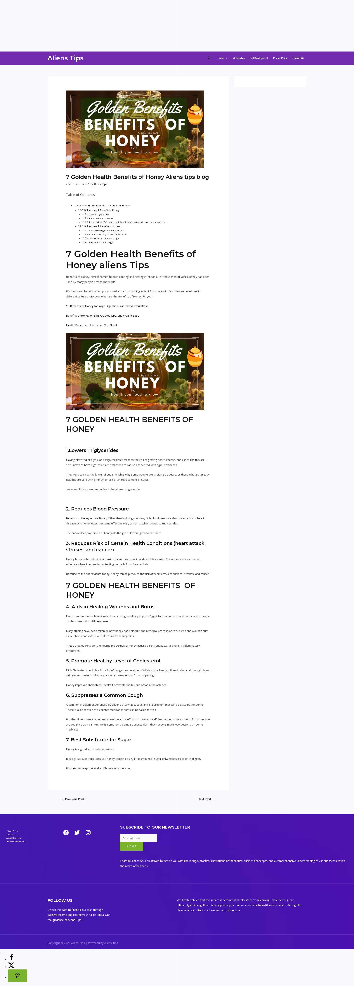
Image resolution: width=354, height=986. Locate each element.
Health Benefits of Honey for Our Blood (91, 325)
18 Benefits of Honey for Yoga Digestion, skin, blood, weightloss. (107, 306)
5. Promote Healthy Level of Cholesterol (106, 234)
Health (83, 184)
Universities (238, 58)
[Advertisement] (110, 26)
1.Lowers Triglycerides (98, 214)
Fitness (72, 184)
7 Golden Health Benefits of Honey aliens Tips (103, 205)
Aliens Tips (66, 58)
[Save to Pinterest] (17, 975)
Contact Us (298, 58)
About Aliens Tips (13, 838)
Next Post (206, 799)
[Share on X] (11, 967)
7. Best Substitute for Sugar (100, 242)
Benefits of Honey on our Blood (86, 518)
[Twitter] (77, 832)
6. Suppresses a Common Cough (103, 238)
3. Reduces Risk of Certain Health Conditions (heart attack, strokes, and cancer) (125, 222)
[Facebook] (66, 832)
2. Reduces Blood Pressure (100, 218)
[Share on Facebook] (11, 959)
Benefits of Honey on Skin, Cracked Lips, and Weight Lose (102, 315)
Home (221, 58)
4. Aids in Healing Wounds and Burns (105, 230)
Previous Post (72, 799)
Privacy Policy (280, 58)
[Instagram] (88, 832)
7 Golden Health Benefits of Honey (100, 210)
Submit (131, 846)
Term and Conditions (15, 841)
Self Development (259, 58)
